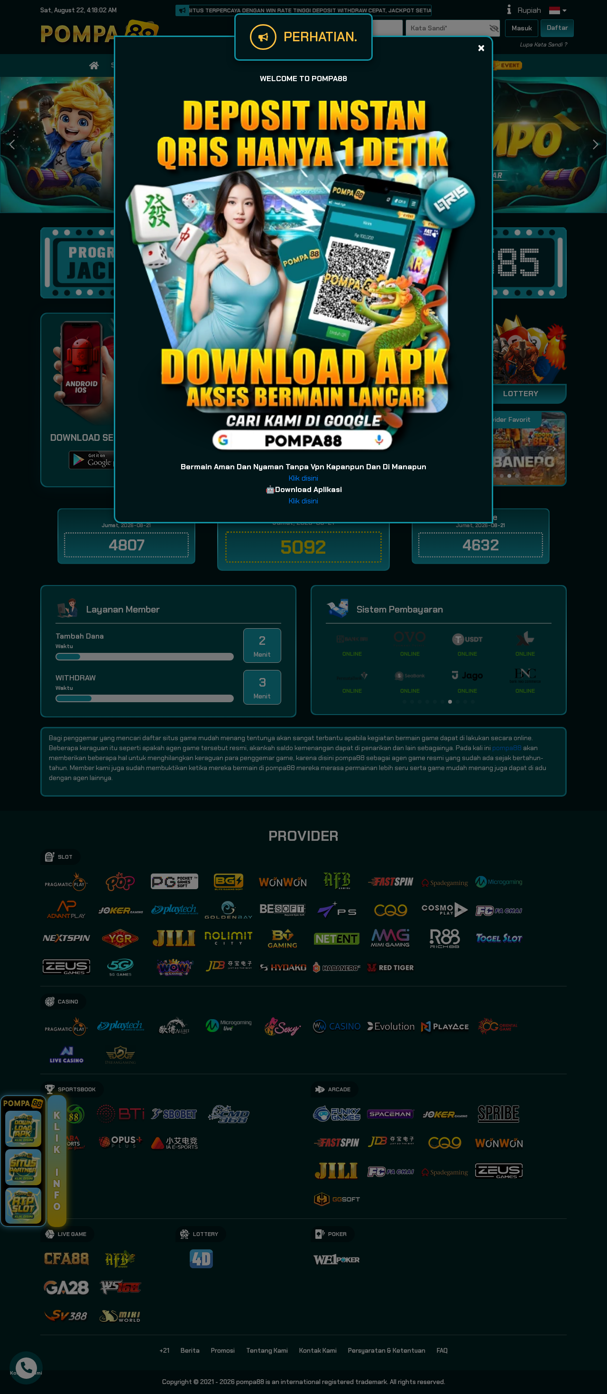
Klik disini (303, 478)
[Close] (481, 47)
